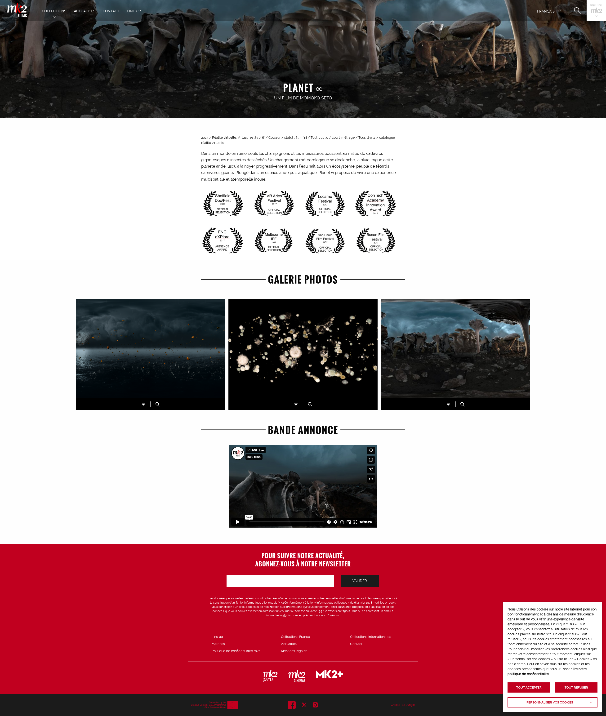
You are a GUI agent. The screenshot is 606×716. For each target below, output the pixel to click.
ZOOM (158, 404)
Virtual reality (248, 137)
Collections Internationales (370, 637)
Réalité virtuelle (224, 137)
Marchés (218, 644)
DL (143, 404)
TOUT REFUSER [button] (576, 687)
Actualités (289, 644)
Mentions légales (294, 651)
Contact (356, 644)
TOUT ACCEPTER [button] (529, 687)
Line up (217, 637)
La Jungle (408, 705)
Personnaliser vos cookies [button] (549, 702)
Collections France (295, 637)
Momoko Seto (316, 97)
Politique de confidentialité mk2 (236, 651)
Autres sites (596, 5)
